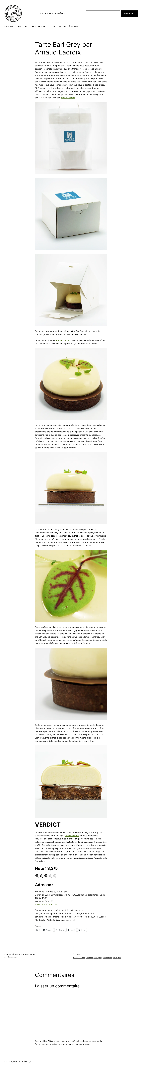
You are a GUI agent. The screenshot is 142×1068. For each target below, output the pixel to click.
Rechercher (129, 13)
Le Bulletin (42, 26)
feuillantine (107, 958)
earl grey (98, 958)
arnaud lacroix (79, 958)
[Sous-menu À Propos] (77, 26)
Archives (62, 26)
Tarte (115, 958)
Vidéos (18, 26)
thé (119, 958)
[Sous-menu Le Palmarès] (35, 26)
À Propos (73, 26)
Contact (53, 26)
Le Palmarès (29, 26)
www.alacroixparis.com (46, 904)
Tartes (32, 954)
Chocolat (89, 958)
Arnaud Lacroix (68, 97)
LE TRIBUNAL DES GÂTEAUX (53, 13)
